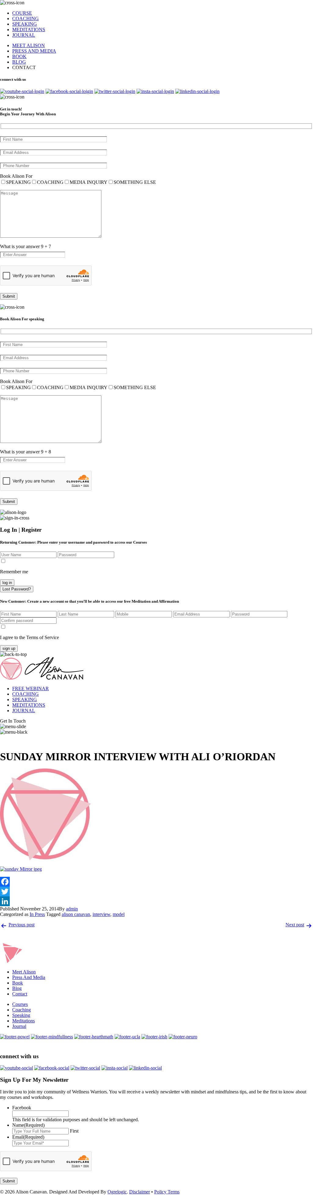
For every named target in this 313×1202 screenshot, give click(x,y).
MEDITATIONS (28, 29)
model (119, 914)
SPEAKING (24, 24)
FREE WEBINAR (30, 688)
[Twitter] (156, 891)
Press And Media (28, 977)
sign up (8, 648)
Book (17, 982)
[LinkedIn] (156, 901)
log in (7, 582)
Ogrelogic (117, 1191)
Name (28, 1125)
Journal (19, 1026)
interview (101, 914)
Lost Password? (16, 589)
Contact (19, 993)
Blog (17, 988)
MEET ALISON (28, 45)
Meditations (23, 1020)
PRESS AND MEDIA (34, 51)
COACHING (25, 18)
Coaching (21, 1009)
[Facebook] (156, 882)
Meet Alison (24, 971)
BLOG (19, 62)
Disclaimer (139, 1191)
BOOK (19, 56)
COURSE (22, 13)
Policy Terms (167, 1191)
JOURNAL (23, 35)
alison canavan (76, 914)
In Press (37, 914)
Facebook (21, 1107)
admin (72, 908)
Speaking (21, 1015)
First (74, 1130)
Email (28, 1137)
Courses (20, 1004)
